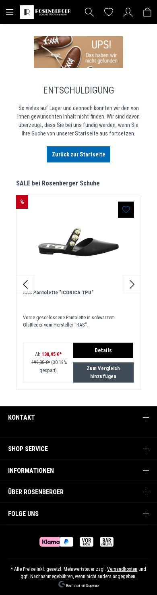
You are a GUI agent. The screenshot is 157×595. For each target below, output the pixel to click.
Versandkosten (122, 569)
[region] (78, 284)
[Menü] (9, 12)
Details (103, 350)
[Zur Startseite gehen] (46, 12)
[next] (132, 284)
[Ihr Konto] (128, 12)
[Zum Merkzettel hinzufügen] (126, 210)
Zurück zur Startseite (78, 154)
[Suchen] (89, 12)
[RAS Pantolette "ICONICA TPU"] (78, 242)
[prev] (25, 284)
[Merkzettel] (108, 12)
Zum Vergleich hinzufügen (103, 372)
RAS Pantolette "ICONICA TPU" (58, 292)
